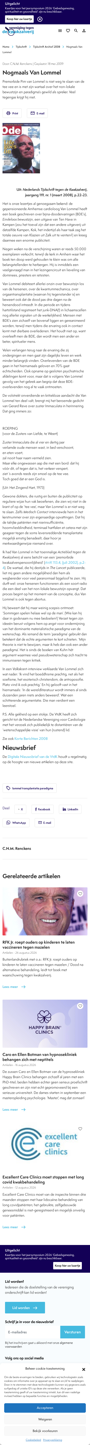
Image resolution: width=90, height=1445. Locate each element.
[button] (84, 1369)
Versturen (72, 1332)
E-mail (37, 113)
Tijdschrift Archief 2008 (46, 46)
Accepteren (45, 1408)
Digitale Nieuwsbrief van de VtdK (33, 756)
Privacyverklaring (52, 1440)
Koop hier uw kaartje (19, 19)
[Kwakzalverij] (19, 31)
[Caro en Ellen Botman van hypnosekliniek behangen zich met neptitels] (45, 1023)
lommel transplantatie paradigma (29, 788)
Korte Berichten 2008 (31, 738)
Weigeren (45, 1419)
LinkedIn (72, 809)
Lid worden (25, 1307)
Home (6, 46)
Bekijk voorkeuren (45, 1431)
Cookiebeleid (33, 1440)
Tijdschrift (21, 46)
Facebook (43, 809)
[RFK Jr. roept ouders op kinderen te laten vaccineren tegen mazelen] (45, 911)
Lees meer (14, 986)
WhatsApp (16, 822)
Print (12, 113)
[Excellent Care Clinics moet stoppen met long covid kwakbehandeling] (45, 1146)
